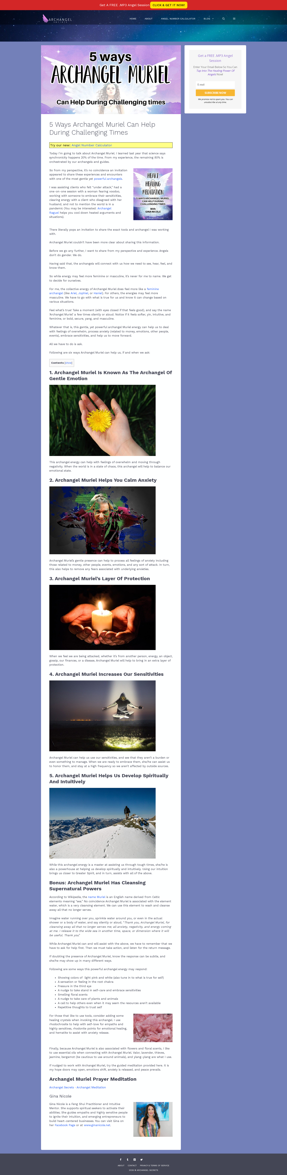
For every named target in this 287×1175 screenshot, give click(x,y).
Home (133, 18)
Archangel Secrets (61, 1087)
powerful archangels (108, 178)
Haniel (98, 293)
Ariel (74, 293)
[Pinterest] (134, 1160)
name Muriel (96, 897)
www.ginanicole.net (97, 1125)
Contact (132, 1165)
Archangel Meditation (91, 1087)
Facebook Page (65, 1125)
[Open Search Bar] (223, 19)
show (68, 362)
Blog (207, 18)
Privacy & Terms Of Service (154, 1165)
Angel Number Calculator (178, 18)
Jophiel (83, 293)
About (149, 18)
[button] (234, 19)
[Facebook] (120, 1160)
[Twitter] (141, 1160)
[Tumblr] (127, 1160)
